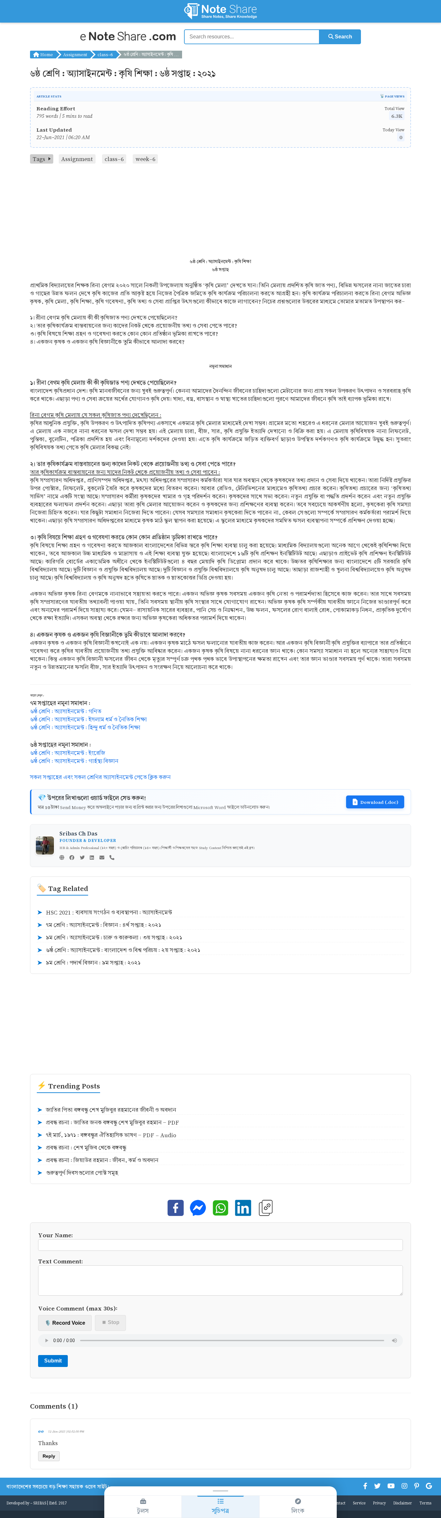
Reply (49, 1456)
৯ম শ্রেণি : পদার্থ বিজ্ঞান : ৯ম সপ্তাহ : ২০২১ (89, 963)
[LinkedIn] (92, 858)
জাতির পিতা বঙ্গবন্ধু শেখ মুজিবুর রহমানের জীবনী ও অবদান (106, 1110)
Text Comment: (60, 1261)
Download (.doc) (379, 802)
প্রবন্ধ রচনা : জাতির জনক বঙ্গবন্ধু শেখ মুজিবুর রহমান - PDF (108, 1122)
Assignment (75, 54)
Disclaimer (402, 1502)
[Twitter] (82, 858)
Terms (425, 1502)
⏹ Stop (110, 1322)
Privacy (379, 1502)
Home (46, 54)
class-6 (105, 54)
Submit (53, 1360)
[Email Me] (101, 858)
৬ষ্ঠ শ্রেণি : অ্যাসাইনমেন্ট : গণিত (65, 711)
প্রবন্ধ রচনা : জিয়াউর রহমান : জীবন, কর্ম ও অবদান (98, 1160)
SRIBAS (39, 1502)
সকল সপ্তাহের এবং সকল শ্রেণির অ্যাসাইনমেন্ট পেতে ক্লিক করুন (100, 777)
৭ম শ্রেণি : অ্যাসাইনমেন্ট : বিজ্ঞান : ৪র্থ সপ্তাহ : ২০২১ (99, 925)
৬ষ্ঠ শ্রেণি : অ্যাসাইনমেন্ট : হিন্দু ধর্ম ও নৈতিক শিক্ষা (85, 728)
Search (342, 36)
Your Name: (55, 1234)
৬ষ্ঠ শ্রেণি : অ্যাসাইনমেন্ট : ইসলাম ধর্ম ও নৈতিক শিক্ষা (88, 719)
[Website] (61, 858)
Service (359, 1502)
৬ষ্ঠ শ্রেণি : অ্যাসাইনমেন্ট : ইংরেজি (67, 753)
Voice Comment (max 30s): (78, 1308)
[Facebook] (71, 858)
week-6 (145, 159)
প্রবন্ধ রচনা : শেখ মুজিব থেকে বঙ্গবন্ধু (81, 1148)
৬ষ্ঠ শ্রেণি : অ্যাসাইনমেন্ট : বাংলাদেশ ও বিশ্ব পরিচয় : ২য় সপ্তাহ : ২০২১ (118, 950)
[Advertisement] (220, 212)
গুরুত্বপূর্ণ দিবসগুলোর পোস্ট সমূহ (77, 1173)
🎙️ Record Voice (65, 1323)
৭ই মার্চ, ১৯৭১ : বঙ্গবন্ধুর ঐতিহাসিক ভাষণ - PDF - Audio (106, 1135)
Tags (39, 159)
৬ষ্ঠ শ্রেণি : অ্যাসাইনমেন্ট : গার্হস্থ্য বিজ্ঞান (74, 761)
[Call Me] (111, 858)
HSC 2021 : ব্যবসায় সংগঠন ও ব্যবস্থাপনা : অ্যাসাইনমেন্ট (104, 912)
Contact (338, 1502)
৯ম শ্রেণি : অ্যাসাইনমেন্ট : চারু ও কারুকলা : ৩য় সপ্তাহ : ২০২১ (109, 938)
